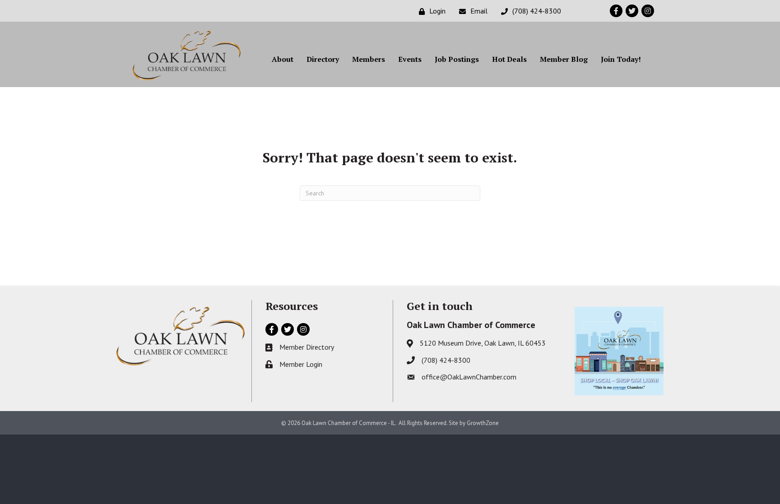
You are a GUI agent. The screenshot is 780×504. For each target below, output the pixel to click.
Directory (322, 59)
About (282, 59)
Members (368, 59)
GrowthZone (483, 423)
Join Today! (621, 59)
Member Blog (564, 59)
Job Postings (457, 59)
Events (410, 59)
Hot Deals (509, 59)
